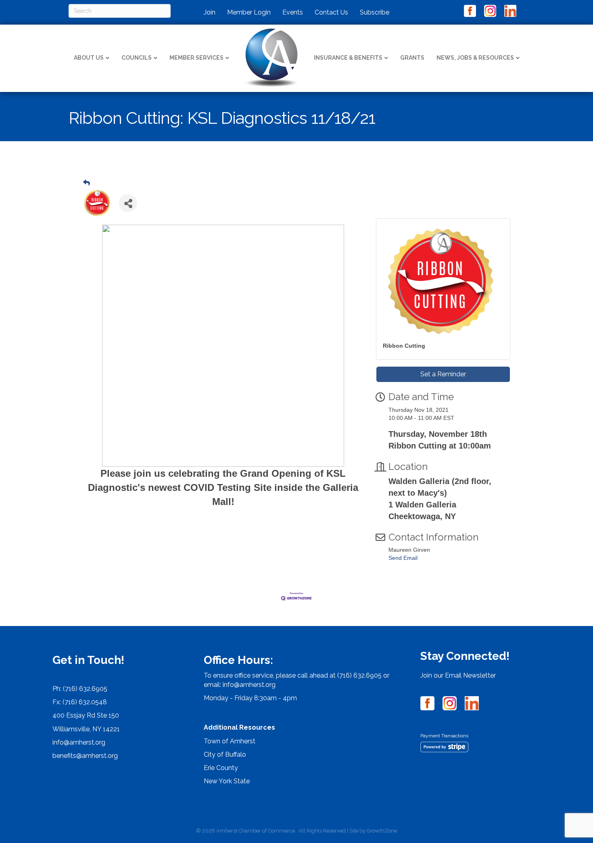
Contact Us (331, 12)
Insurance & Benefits (348, 57)
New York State (227, 781)
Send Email (403, 558)
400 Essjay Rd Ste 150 (85, 715)
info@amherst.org (78, 742)
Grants (412, 57)
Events (292, 12)
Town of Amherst (229, 741)
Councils (136, 57)
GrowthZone (382, 831)
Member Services (196, 57)
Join (209, 12)
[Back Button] (86, 183)
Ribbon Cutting (404, 345)
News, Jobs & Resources (475, 57)
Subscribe (374, 12)
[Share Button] (128, 203)
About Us (89, 57)
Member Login (249, 12)
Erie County (221, 768)
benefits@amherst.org (85, 756)
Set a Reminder (443, 374)
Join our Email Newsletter (458, 675)
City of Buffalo (225, 754)
